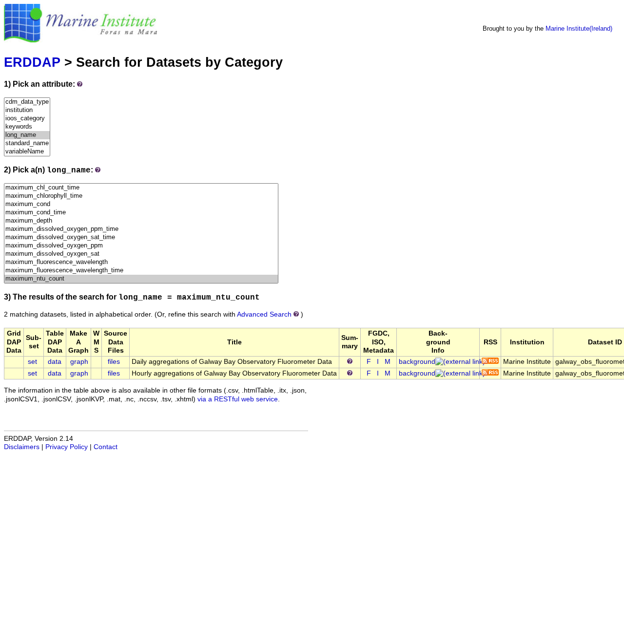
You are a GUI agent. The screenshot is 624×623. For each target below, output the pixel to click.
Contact (105, 447)
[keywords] (27, 127)
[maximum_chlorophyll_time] (141, 196)
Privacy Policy (66, 447)
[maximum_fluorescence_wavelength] (141, 262)
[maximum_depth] (141, 221)
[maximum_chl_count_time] (141, 188)
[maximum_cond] (141, 204)
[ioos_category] (27, 118)
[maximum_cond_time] (141, 212)
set (32, 361)
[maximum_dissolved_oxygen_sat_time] (141, 237)
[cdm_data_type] (27, 102)
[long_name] (27, 135)
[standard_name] (27, 143)
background (417, 361)
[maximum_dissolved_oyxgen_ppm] (141, 246)
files (114, 361)
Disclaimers (21, 447)
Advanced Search (264, 314)
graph (79, 361)
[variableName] (27, 152)
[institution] (27, 110)
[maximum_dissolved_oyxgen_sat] (141, 254)
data (54, 361)
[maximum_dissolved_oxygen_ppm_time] (141, 229)
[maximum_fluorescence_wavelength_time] (141, 270)
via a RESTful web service (237, 399)
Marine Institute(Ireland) (579, 28)
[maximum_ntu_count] (141, 279)
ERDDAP (32, 62)
